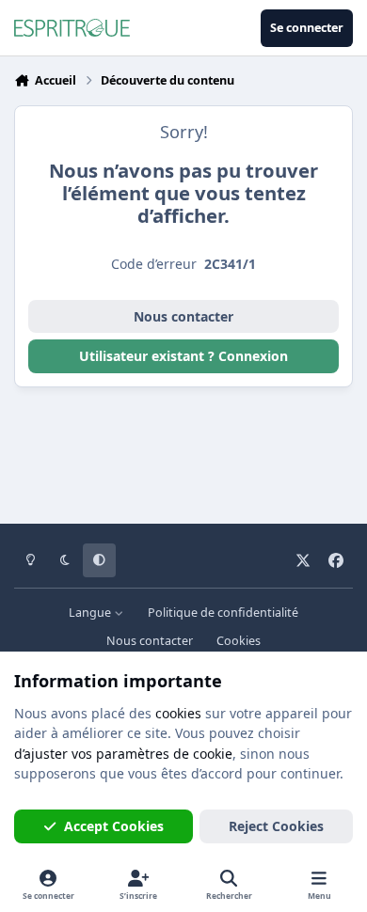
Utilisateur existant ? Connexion (183, 356)
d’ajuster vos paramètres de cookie (123, 754)
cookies (178, 713)
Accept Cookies (114, 826)
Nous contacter (183, 316)
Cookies (238, 641)
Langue (91, 613)
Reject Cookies (276, 826)
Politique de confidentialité (223, 613)
